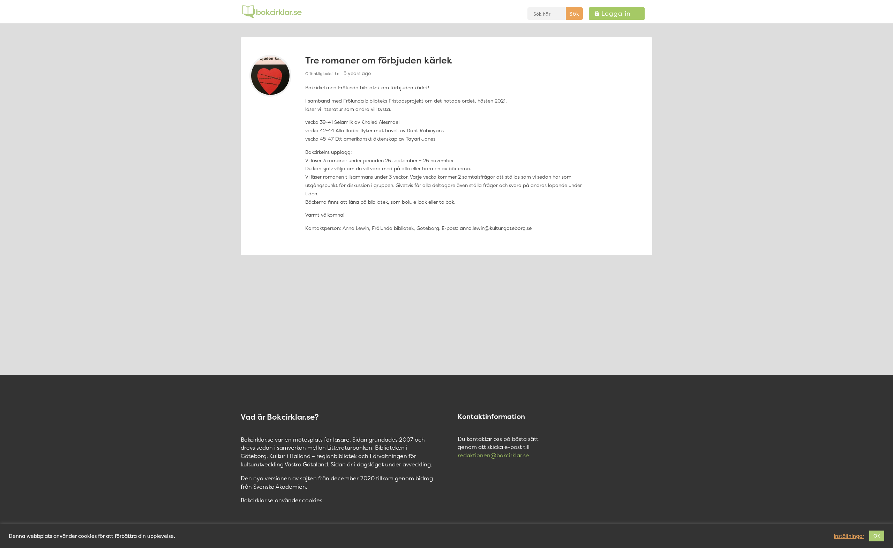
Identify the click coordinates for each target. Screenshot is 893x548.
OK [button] (876, 536)
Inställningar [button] (849, 536)
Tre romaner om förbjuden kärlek (378, 60)
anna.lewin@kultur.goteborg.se (496, 228)
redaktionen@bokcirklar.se (493, 455)
